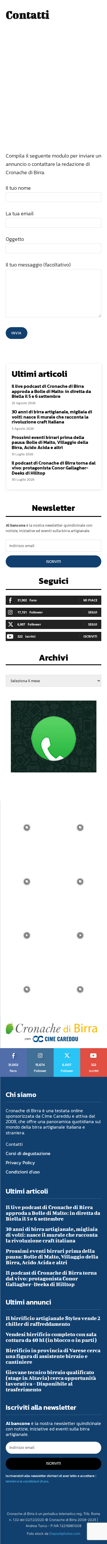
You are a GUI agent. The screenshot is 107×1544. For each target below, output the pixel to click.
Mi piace (90, 600)
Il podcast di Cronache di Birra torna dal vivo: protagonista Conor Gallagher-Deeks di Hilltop (54, 467)
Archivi (53, 659)
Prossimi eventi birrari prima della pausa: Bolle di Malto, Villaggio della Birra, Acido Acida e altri (50, 442)
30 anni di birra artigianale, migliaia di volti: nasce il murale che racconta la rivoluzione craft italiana (52, 416)
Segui (92, 612)
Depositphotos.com (64, 1533)
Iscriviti (53, 561)
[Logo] (51, 1032)
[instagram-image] (27, 828)
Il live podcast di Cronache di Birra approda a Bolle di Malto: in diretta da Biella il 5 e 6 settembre (51, 391)
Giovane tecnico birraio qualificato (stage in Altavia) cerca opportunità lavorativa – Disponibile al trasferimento (51, 1381)
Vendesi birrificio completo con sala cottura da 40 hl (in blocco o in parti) (51, 1337)
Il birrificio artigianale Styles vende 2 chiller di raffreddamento (53, 1321)
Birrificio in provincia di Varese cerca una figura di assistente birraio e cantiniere (53, 1356)
